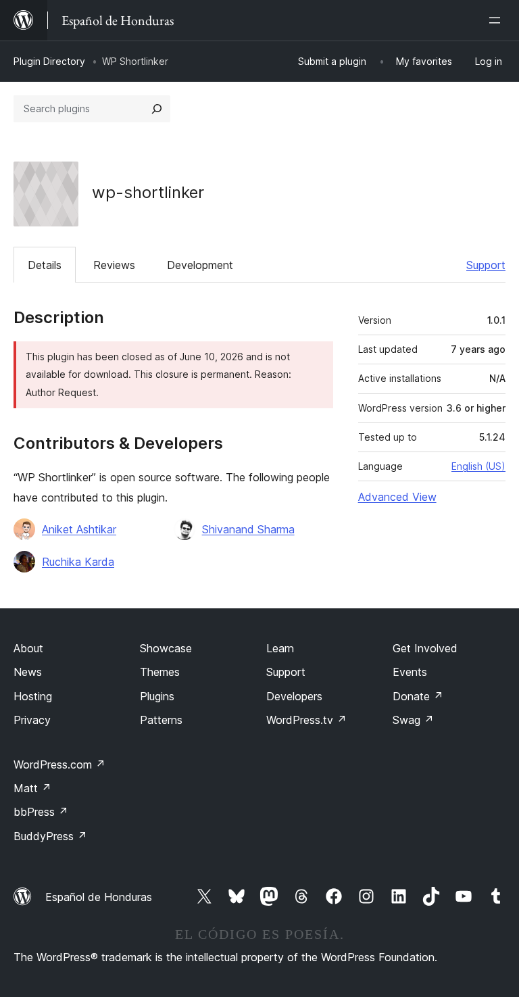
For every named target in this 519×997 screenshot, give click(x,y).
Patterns (161, 720)
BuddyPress (50, 836)
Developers (294, 696)
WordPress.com (59, 764)
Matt (32, 788)
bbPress (41, 812)
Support (485, 265)
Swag (413, 720)
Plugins (157, 696)
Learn (280, 648)
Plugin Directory (49, 61)
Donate (418, 696)
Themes (160, 672)
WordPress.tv (306, 720)
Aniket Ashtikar (79, 529)
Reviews (114, 265)
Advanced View (397, 497)
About (28, 648)
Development (200, 265)
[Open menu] (497, 20)
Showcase (166, 648)
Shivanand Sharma (248, 529)
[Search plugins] (156, 108)
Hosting (33, 696)
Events (410, 672)
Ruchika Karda (78, 561)
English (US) (478, 466)
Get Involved (425, 648)
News (28, 672)
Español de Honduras (98, 897)
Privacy (32, 720)
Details (44, 265)
